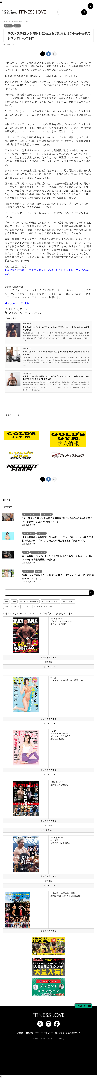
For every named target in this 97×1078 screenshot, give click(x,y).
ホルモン (13, 309)
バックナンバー (48, 666)
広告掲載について (73, 1033)
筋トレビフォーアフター (43, 607)
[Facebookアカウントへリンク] (57, 1025)
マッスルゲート (68, 601)
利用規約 (29, 1033)
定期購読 (48, 662)
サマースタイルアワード (29, 601)
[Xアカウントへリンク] (40, 1025)
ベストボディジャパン (50, 601)
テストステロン (33, 312)
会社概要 (20, 1033)
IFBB (6, 601)
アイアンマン (16, 312)
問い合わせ (59, 1033)
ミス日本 (26, 607)
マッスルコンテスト (12, 607)
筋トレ (23, 309)
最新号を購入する (48, 657)
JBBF (14, 601)
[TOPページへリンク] (24, 12)
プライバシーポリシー (44, 1033)
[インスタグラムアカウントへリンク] (48, 1025)
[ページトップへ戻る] (83, 1007)
